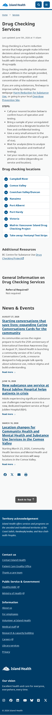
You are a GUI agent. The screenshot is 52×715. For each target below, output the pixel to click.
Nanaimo (15, 198)
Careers (6, 639)
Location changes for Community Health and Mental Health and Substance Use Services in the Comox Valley (25, 435)
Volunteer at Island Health (16, 620)
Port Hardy (16, 212)
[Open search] (38, 4)
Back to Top (25, 499)
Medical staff (9, 626)
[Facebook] (11, 700)
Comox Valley (18, 185)
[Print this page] (26, 475)
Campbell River (19, 178)
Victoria (14, 218)
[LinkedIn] (17, 700)
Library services (10, 645)
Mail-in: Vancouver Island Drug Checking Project (28, 227)
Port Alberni (17, 205)
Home (5, 15)
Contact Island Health (14, 560)
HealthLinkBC (9, 587)
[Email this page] (19, 475)
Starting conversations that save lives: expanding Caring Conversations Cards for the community (24, 327)
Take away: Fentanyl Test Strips (28, 235)
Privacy (6, 651)
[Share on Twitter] (12, 475)
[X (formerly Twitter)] (45, 700)
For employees (10, 614)
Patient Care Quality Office (16, 566)
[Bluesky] (31, 700)
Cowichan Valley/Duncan (25, 192)
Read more (7, 372)
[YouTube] (25, 700)
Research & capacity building (18, 633)
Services (15, 15)
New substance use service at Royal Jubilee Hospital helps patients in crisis (25, 389)
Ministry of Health (12, 593)
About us (7, 607)
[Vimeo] (38, 700)
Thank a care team (12, 572)
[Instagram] (4, 700)
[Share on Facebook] (5, 475)
